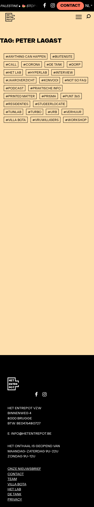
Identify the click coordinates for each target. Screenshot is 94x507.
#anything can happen (26, 56)
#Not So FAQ (75, 80)
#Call (11, 64)
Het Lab (14, 489)
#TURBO (34, 112)
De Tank (14, 494)
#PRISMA (48, 96)
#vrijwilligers (45, 120)
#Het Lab (13, 72)
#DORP (74, 64)
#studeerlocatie (50, 104)
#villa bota (16, 120)
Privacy (15, 500)
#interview (63, 72)
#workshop (75, 120)
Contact (70, 5)
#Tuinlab (13, 112)
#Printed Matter (20, 96)
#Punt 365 (71, 96)
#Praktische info (45, 88)
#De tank (54, 64)
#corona (31, 64)
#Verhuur (72, 112)
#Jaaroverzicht (20, 80)
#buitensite (62, 56)
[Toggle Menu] (79, 17)
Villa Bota (17, 484)
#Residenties (17, 104)
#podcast (15, 88)
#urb (52, 112)
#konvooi (49, 80)
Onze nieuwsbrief (24, 469)
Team (12, 479)
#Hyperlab (37, 72)
